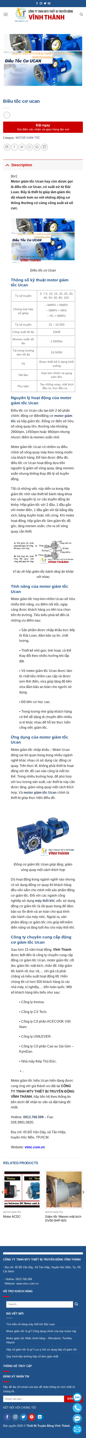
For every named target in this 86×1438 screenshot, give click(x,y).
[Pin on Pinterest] (37, 147)
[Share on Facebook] (14, 147)
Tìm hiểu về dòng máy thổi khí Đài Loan (30, 1324)
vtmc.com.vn (35, 1147)
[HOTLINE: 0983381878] (77, 1408)
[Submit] (76, 1304)
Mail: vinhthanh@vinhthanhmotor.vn (77, 1429)
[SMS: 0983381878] (77, 1418)
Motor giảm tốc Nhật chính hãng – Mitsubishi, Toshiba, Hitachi (39, 1340)
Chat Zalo (77, 1397)
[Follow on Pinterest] (31, 1417)
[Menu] (5, 14)
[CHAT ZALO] (77, 1397)
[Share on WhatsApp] (7, 147)
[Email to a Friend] (29, 147)
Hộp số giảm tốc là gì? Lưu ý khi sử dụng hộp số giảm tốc (41, 1349)
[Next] (83, 1200)
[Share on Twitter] (22, 147)
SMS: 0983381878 (77, 1418)
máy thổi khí (44, 900)
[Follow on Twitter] (45, 3)
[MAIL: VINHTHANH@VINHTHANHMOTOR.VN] (77, 1429)
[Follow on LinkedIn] (40, 1417)
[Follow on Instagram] (41, 3)
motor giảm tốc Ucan (40, 792)
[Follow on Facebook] (37, 3)
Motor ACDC (12, 1216)
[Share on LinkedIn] (44, 147)
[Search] (81, 14)
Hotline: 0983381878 (77, 1408)
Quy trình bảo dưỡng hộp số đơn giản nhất (32, 1356)
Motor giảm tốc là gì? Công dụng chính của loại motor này (41, 1331)
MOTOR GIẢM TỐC (28, 137)
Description (21, 165)
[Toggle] (7, 164)
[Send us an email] (49, 3)
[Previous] (3, 1200)
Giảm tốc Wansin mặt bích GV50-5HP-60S (63, 1218)
